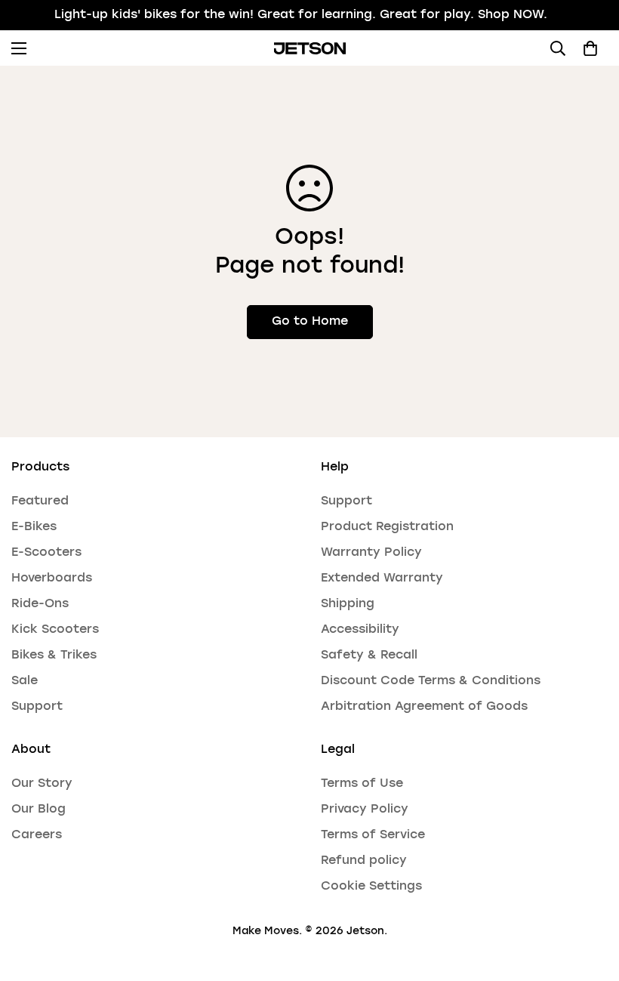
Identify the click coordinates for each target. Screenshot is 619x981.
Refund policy (364, 861)
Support (37, 707)
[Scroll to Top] (589, 898)
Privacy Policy (364, 810)
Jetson (365, 931)
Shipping (347, 604)
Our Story (41, 784)
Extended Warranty (382, 578)
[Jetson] (310, 48)
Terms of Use (362, 784)
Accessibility (360, 630)
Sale (24, 681)
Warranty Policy (371, 553)
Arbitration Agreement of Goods (424, 707)
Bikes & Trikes (54, 655)
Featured (40, 501)
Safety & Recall (369, 655)
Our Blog (38, 810)
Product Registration (387, 527)
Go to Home (310, 322)
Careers (36, 835)
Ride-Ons (40, 604)
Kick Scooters (55, 630)
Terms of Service (373, 835)
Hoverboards (51, 578)
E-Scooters (46, 553)
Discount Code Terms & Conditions (430, 681)
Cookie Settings (371, 887)
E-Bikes (34, 527)
